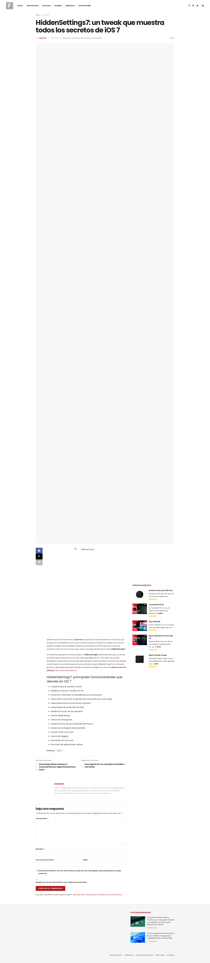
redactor (43, 38)
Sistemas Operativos (81, 38)
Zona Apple (97, 38)
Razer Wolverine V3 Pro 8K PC (161, 637)
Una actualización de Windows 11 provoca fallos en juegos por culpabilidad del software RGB (160, 935)
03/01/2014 (55, 38)
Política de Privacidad (144, 955)
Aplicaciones (85, 6)
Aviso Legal (159, 955)
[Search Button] (203, 6)
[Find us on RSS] (197, 5)
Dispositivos (33, 6)
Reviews (58, 6)
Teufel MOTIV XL (156, 604)
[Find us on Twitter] (193, 5)
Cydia (114, 646)
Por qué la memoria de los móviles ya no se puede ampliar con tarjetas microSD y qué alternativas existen (160, 921)
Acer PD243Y (154, 621)
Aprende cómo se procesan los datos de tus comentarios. (97, 894)
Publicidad (129, 955)
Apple (59, 751)
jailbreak (78, 639)
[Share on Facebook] (39, 551)
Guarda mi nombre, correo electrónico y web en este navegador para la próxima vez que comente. (79, 872)
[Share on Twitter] (39, 556)
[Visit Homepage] (9, 5)
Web (85, 860)
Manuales (70, 6)
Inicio (20, 6)
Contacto (170, 955)
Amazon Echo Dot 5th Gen (161, 590)
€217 (159, 647)
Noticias (47, 6)
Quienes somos (116, 955)
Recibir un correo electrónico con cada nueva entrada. (61, 882)
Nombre (40, 849)
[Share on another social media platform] (39, 562)
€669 (160, 613)
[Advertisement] (153, 562)
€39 (156, 664)
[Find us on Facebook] (189, 5)
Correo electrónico (45, 860)
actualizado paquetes (68, 670)
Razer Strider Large (158, 655)
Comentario (42, 818)
